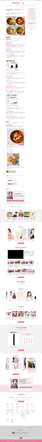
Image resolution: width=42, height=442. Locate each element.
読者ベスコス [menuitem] (12, 412)
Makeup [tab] (11, 309)
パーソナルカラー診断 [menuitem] (33, 411)
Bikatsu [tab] (16, 309)
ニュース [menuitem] (17, 411)
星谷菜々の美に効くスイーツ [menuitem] (23, 416)
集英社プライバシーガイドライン (27, 435)
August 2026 (28, 334)
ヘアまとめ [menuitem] (22, 407)
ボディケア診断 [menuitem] (27, 407)
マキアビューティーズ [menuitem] (20, 5)
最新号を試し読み (9, 200)
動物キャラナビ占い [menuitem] (27, 413)
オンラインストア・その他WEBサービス (31, 427)
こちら (26, 433)
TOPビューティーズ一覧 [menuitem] (8, 411)
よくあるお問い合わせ (21, 435)
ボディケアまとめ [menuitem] (27, 406)
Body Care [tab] (14, 309)
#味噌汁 (20, 203)
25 (26, 342)
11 (26, 339)
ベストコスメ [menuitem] (26, 5)
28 (31, 342)
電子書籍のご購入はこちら (29, 387)
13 (29, 339)
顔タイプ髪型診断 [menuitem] (32, 412)
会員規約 (32, 435)
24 (24, 342)
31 (24, 343)
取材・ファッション (16, 427)
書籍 (21, 427)
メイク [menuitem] (9, 5)
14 (31, 339)
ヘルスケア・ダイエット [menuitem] (33, 406)
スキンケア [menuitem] (7, 5)
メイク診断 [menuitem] (12, 408)
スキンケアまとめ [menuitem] (7, 406)
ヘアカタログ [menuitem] (22, 406)
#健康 (14, 203)
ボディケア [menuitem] (15, 5)
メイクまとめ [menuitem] (12, 406)
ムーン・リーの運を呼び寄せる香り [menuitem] (28, 414)
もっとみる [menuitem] (35, 5)
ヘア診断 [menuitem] (22, 408)
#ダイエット (12, 203)
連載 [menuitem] (32, 5)
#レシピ (17, 203)
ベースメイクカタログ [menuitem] (13, 407)
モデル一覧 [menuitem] (12, 421)
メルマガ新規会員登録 (21, 401)
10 (24, 339)
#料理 (15, 203)
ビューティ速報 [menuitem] (17, 408)
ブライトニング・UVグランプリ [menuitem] (13, 414)
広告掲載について (15, 435)
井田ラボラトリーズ (16, 346)
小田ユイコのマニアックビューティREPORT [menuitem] (23, 414)
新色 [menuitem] (11, 5)
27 (29, 342)
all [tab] (6, 309)
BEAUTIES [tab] (23, 309)
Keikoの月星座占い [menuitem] (27, 411)
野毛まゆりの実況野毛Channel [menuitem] (23, 415)
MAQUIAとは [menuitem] (12, 422)
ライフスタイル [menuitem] (29, 5)
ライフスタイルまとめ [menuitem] (18, 412)
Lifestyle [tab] (20, 309)
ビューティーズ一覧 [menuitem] (7, 412)
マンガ (6, 427)
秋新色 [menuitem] (16, 406)
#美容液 (10, 203)
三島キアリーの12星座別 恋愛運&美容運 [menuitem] (28, 412)
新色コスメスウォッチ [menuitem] (18, 407)
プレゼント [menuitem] (24, 5)
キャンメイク (11, 346)
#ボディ (19, 203)
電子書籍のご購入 (15, 200)
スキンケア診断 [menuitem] (7, 407)
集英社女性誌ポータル (39, 0)
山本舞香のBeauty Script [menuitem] (23, 417)
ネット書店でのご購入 (21, 200)
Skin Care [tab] (9, 309)
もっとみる (21, 277)
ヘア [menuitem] (12, 5)
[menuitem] (8, 404)
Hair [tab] (18, 309)
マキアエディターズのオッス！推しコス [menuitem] (23, 411)
